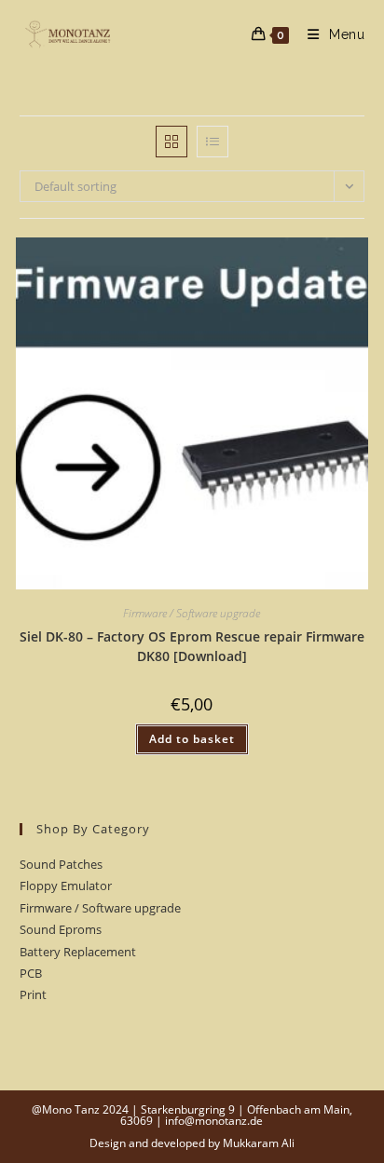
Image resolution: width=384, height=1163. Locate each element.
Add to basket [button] (192, 739)
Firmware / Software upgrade (191, 613)
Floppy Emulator (66, 885)
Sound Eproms (61, 929)
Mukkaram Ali (259, 1143)
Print (33, 994)
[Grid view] (171, 141)
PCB (31, 973)
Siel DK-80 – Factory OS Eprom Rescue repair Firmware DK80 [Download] (192, 646)
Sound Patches (61, 864)
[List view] (212, 141)
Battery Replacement (78, 951)
